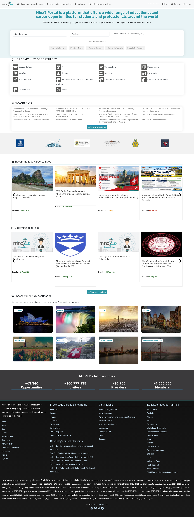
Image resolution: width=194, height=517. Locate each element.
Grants (150, 442)
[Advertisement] (97, 511)
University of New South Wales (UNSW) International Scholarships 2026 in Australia (161, 198)
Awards (150, 439)
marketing (154, 3)
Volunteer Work (153, 461)
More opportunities (98, 292)
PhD (148, 420)
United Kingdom (56, 431)
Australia (54, 409)
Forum (4, 432)
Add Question (7, 436)
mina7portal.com (101, 504)
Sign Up (5, 458)
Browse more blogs (98, 127)
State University (105, 413)
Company (102, 439)
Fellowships (152, 424)
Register (177, 4)
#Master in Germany (94, 48)
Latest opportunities (101, 4)
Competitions (152, 435)
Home (4, 421)
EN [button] (165, 4)
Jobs (149, 457)
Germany (54, 420)
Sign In (4, 455)
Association (103, 428)
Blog (4, 429)
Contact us (6, 440)
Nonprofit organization (108, 409)
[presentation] (13, 195)
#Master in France (76, 48)
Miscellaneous (153, 446)
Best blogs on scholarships (66, 441)
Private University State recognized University (117, 417)
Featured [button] (80, 4)
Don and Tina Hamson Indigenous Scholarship (29, 258)
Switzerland (55, 428)
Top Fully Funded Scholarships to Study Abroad (69, 453)
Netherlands (55, 424)
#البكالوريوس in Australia (135, 48)
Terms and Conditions (10, 447)
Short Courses (153, 468)
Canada (53, 413)
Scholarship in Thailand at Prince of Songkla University (29, 196)
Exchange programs (155, 450)
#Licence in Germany (58, 48)
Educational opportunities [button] (31, 4)
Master (150, 417)
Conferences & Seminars (157, 431)
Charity (102, 435)
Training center (105, 431)
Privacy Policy (7, 444)
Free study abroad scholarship (68, 405)
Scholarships (152, 409)
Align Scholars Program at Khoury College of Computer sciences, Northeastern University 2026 (158, 264)
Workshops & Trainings (156, 428)
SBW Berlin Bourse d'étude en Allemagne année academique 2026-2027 (73, 194)
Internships (152, 454)
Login (188, 4)
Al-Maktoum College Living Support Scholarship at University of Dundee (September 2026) (73, 264)
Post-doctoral (153, 465)
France (53, 417)
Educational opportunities (163, 405)
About (4, 425)
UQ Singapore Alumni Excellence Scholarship (114, 258)
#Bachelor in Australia (115, 48)
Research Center (105, 420)
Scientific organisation (108, 424)
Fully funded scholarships (60, 4)
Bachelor (151, 413)
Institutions (106, 405)
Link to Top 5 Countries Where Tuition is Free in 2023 (71, 457)
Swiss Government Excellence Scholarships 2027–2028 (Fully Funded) (118, 196)
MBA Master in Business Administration (163, 472)
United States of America (60, 435)
